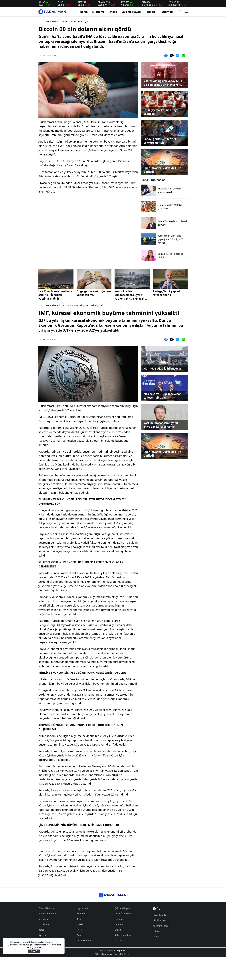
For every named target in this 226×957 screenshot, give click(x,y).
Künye (156, 936)
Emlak (118, 929)
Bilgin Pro (121, 950)
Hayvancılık (82, 908)
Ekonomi (98, 12)
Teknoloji (151, 12)
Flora (79, 929)
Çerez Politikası (160, 914)
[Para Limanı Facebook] (154, 908)
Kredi (79, 918)
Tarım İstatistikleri (124, 913)
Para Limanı (43, 21)
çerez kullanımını (48, 944)
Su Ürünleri (44, 924)
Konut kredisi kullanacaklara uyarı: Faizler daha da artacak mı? (130, 294)
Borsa (84, 12)
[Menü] (186, 12)
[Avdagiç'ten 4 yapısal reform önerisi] (170, 279)
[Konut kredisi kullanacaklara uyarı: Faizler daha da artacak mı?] (132, 279)
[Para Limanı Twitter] (158, 908)
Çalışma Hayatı (131, 12)
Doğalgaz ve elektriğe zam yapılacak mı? (94, 293)
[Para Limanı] (52, 11)
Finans (113, 12)
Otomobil (168, 12)
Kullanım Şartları (161, 925)
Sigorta (42, 935)
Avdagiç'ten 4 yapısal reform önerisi (166, 293)
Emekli (80, 924)
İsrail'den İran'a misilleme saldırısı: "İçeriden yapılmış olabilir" (55, 294)
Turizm (118, 940)
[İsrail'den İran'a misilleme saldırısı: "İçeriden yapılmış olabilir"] (55, 279)
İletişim (156, 931)
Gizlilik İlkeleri (160, 920)
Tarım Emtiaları (84, 940)
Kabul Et (33, 951)
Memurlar (43, 918)
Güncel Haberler (46, 908)
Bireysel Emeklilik (47, 913)
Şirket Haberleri (123, 935)
